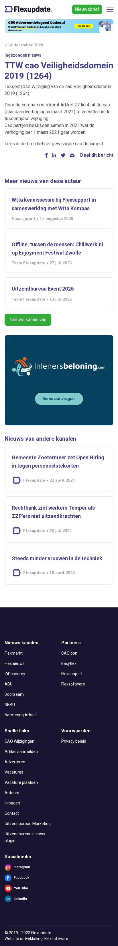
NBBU (10, 704)
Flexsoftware (73, 684)
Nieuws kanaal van (27, 319)
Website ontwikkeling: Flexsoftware (36, 938)
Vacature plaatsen (21, 782)
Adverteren (15, 762)
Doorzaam (14, 694)
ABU (9, 684)
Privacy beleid (73, 741)
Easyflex (68, 663)
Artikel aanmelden (21, 751)
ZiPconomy (15, 673)
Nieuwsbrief (87, 9)
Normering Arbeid (21, 715)
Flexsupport (71, 673)
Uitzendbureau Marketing (28, 823)
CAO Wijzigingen (19, 741)
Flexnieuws (15, 663)
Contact (12, 813)
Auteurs (12, 792)
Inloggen (12, 803)
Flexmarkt (14, 653)
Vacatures (14, 772)
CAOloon (69, 653)
